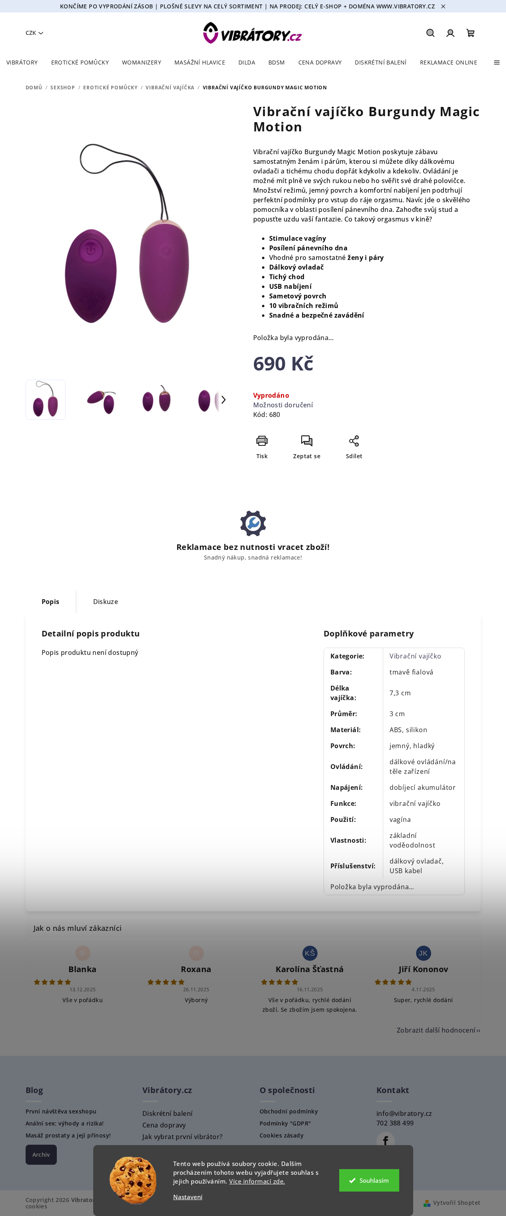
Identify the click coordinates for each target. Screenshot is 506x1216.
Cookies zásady (282, 1135)
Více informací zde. (257, 1181)
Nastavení (187, 1197)
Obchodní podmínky (289, 1111)
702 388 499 (395, 1123)
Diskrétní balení (167, 1113)
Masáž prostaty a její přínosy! (68, 1135)
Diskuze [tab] (105, 601)
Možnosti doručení (283, 405)
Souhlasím (374, 1180)
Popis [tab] (51, 601)
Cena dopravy (164, 1125)
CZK (31, 32)
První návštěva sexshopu (61, 1111)
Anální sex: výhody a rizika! (65, 1123)
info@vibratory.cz (404, 1113)
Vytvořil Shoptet (456, 1202)
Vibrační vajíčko (416, 656)
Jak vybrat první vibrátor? (182, 1136)
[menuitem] (22, 62)
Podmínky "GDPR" (285, 1123)
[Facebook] (385, 1141)
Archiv (41, 1154)
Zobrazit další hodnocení (436, 1030)
